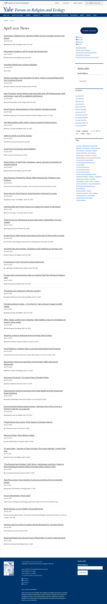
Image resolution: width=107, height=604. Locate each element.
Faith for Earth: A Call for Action (18, 135)
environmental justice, (83, 172)
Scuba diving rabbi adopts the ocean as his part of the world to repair (34, 235)
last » (88, 133)
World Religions (17, 15)
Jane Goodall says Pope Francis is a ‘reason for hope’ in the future (32, 206)
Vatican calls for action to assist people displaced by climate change (33, 524)
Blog (94, 15)
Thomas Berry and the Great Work (86, 52)
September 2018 (80, 123)
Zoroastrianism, (81, 200)
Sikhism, (95, 193)
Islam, (87, 181)
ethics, (94, 174)
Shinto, (91, 193)
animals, (78, 146)
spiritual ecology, (81, 195)
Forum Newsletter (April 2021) (17, 495)
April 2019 (78, 104)
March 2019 (79, 107)
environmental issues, (83, 169)
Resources (74, 15)
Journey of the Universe (83, 50)
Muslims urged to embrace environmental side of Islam (28, 335)
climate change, (95, 148)
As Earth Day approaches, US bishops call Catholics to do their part (33, 249)
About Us (6, 15)
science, (89, 191)
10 (77, 133)
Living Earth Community (83, 55)
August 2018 (79, 125)
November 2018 (80, 117)
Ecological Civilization (60, 15)
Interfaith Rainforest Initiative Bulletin (20, 64)
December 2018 (80, 115)
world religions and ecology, (84, 198)
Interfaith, (93, 179)
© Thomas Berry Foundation (32, 575)
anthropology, (86, 146)
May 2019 (78, 101)
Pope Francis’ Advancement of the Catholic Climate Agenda (30, 109)
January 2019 (79, 112)
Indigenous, (98, 176)
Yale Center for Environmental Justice (87, 57)
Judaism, (97, 181)
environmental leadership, (84, 174)
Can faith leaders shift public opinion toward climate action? (31, 122)
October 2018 (79, 120)
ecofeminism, (80, 155)
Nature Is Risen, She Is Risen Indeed (19, 435)
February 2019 (79, 109)
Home (6, 20)
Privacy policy (38, 562)
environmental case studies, (84, 160)
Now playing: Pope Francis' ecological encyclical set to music (30, 193)
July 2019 (78, 96)
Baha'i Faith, (94, 146)
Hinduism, (92, 176)
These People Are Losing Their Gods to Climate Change (28, 422)
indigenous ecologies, (82, 179)
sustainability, (91, 195)
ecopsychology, (80, 157)
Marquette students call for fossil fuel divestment (26, 51)
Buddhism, (79, 148)
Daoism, (94, 150)
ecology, (94, 155)
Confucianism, (80, 150)
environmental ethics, (82, 167)
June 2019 (78, 98)
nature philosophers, (94, 183)
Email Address (83, 73)
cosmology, (88, 150)
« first (78, 131)
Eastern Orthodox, (81, 153)
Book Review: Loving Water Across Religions (23, 509)
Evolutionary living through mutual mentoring (24, 262)
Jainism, (91, 181)
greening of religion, (82, 176)
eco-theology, (92, 153)
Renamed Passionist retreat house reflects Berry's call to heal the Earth (35, 538)
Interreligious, (80, 181)
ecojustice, (88, 155)
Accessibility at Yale (28, 562)
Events (88, 15)
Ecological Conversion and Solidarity (20, 149)
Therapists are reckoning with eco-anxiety (22, 291)
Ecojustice (46, 15)
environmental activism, (93, 157)
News (82, 15)
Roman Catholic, (81, 191)
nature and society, (82, 183)
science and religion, (82, 193)
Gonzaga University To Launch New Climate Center (26, 377)
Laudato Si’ (36, 15)
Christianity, (86, 148)
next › (83, 133)
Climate (28, 15)
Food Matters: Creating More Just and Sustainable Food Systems (32, 348)
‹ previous (85, 131)
